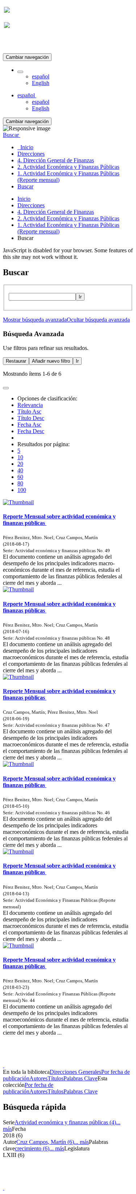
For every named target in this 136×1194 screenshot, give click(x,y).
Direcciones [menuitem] (31, 154)
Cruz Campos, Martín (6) (45, 1142)
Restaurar (16, 361)
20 (20, 464)
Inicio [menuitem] (25, 147)
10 (20, 457)
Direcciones (31, 205)
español (40, 76)
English (40, 83)
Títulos (55, 1078)
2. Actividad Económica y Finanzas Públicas (68, 218)
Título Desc (30, 418)
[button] (20, 72)
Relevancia (30, 405)
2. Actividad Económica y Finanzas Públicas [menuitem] (68, 167)
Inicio (23, 199)
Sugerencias (80, 1059)
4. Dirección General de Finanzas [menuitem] (55, 160)
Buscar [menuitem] (25, 186)
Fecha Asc (29, 424)
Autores (38, 1078)
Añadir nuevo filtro (51, 361)
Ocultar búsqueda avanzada (98, 320)
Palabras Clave (80, 1078)
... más (81, 1142)
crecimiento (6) (32, 1148)
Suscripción (17, 43)
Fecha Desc (30, 431)
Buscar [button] (11, 135)
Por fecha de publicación (28, 1088)
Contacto (52, 1059)
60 (20, 477)
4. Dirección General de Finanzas (55, 212)
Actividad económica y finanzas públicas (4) (65, 1122)
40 (20, 470)
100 (21, 490)
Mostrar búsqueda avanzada (35, 320)
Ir (80, 296)
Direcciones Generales (75, 1072)
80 (20, 483)
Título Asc (29, 411)
